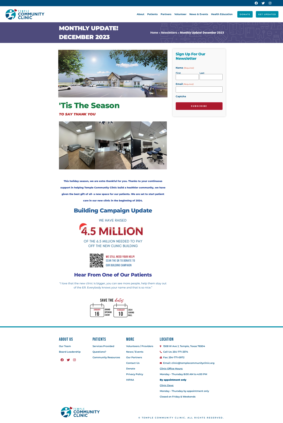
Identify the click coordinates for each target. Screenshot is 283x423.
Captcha (181, 96)
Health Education (222, 14)
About (140, 14)
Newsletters (169, 32)
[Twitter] (263, 3)
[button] (62, 146)
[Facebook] (256, 3)
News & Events (198, 14)
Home (154, 32)
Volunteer (180, 14)
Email (184, 84)
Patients (152, 14)
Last (202, 73)
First (178, 73)
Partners (166, 14)
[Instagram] (270, 3)
